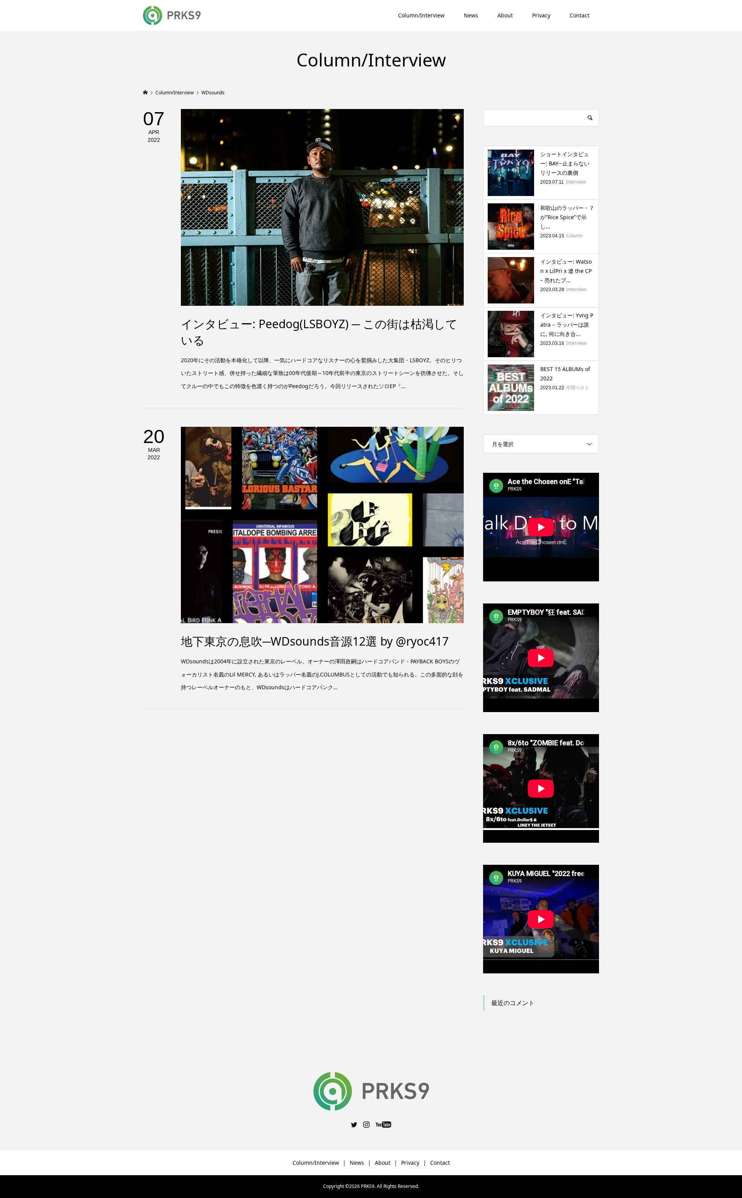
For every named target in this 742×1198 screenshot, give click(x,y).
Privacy (541, 15)
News (471, 15)
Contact (579, 15)
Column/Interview (421, 15)
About (505, 15)
